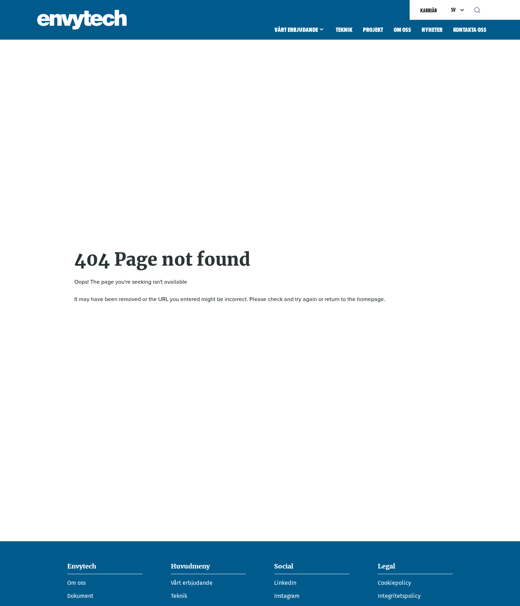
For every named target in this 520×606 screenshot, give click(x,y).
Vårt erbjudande (296, 29)
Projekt (373, 29)
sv (453, 10)
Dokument (80, 596)
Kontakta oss (469, 29)
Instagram (287, 596)
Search (481, 10)
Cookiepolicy (394, 582)
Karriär (428, 10)
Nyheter (432, 29)
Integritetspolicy (399, 596)
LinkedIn (285, 582)
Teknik (344, 29)
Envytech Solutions (82, 20)
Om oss (402, 29)
